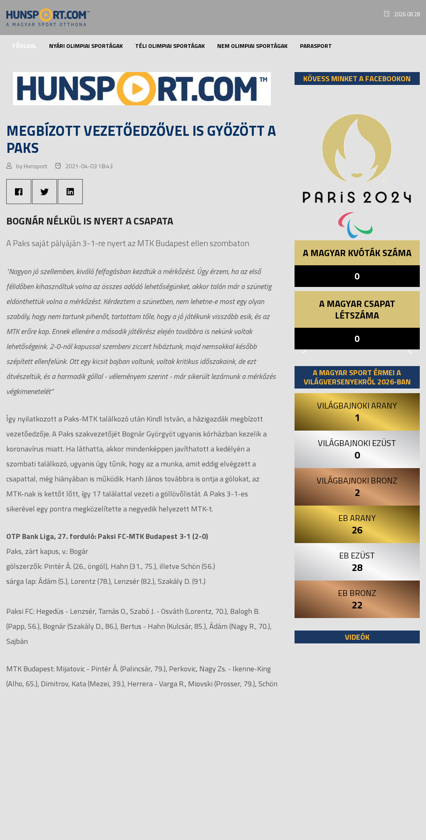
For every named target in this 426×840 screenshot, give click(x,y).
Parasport (316, 45)
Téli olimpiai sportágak (170, 45)
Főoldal (24, 45)
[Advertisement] (357, 746)
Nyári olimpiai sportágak (86, 45)
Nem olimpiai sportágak (252, 45)
